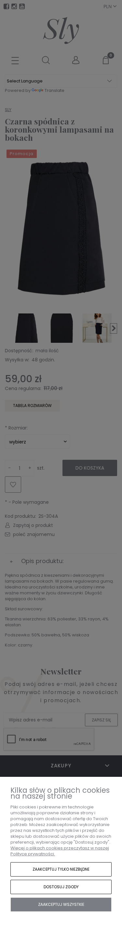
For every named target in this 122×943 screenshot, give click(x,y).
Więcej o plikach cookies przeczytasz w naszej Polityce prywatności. (59, 851)
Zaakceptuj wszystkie (61, 904)
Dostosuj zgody (61, 887)
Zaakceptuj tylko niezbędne (61, 869)
